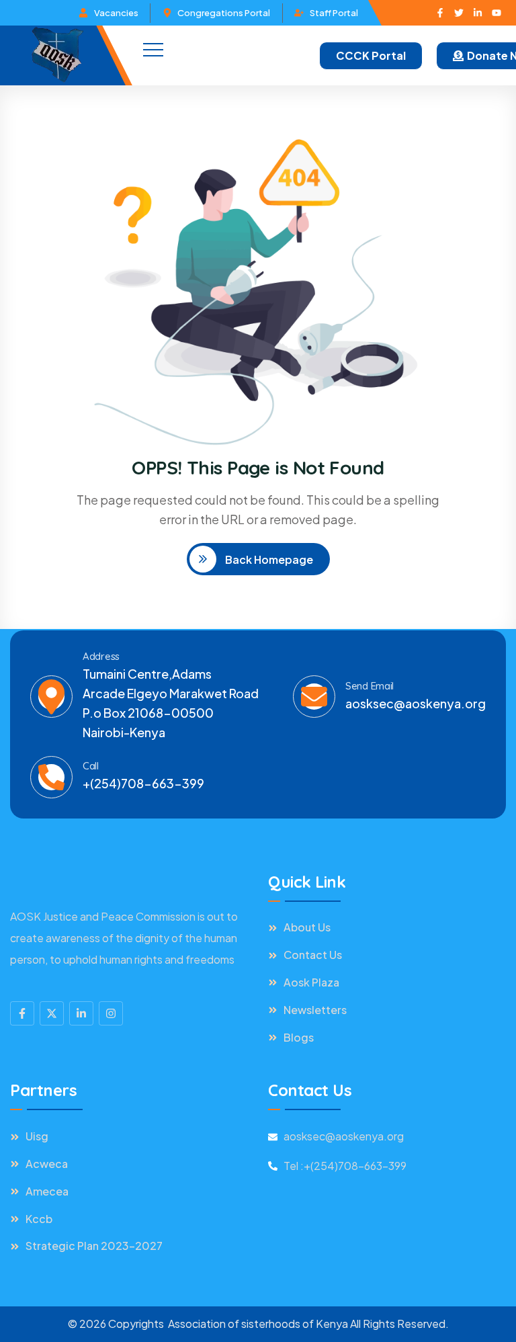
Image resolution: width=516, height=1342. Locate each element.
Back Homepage (268, 559)
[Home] (57, 55)
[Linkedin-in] (477, 12)
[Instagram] (111, 1013)
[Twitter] (458, 12)
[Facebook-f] (440, 12)
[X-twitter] (52, 1013)
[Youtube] (496, 12)
